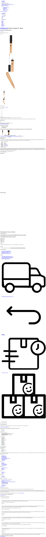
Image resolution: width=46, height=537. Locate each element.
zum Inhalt (3, 1)
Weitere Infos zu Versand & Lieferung (4, 123)
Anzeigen (2, 246)
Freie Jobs (3, 473)
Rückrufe (3, 469)
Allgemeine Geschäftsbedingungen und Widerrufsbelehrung (8, 481)
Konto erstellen (3, 16)
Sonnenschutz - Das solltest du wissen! (6, 251)
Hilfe (2, 6)
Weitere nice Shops (4, 485)
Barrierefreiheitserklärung (5, 482)
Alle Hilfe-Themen (5, 10)
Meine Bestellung (4, 456)
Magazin (3, 468)
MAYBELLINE (4, 28)
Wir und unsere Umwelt (4, 467)
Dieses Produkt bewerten (3, 233)
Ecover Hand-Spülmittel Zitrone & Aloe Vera (7, 256)
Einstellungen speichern (3, 535)
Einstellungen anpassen (10, 494)
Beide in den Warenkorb (3, 137)
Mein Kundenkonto (4, 455)
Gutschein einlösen (4, 465)
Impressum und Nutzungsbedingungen (6, 480)
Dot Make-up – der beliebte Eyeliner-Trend (7, 252)
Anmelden (3, 462)
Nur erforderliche (5, 494)
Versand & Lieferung (4, 457)
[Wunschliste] (2, 17)
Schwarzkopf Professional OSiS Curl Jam (6, 258)
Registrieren (3, 463)
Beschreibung (2, 138)
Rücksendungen (5, 7)
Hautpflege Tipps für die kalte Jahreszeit (6, 253)
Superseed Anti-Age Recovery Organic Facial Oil (7, 257)
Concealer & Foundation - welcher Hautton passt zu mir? (7, 151)
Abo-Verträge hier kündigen (5, 483)
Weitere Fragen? (3, 459)
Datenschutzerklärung (2, 495)
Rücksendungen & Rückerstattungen (6, 458)
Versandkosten (4, 8)
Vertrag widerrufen (2, 486)
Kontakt (4, 9)
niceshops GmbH (5, 479)
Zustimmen (2, 494)
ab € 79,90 (8, 4)
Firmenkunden (3, 460)
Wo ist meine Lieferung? (4, 464)
